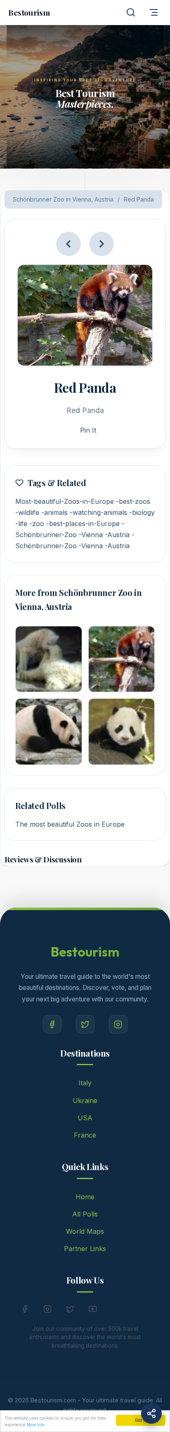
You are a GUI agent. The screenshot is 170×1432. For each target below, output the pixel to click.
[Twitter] (85, 1024)
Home (85, 1197)
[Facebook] (52, 1024)
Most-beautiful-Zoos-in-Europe (64, 501)
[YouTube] (93, 1310)
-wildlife (27, 512)
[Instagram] (118, 1024)
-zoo (36, 523)
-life (21, 523)
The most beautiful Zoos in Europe (70, 824)
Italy (85, 1083)
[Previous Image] (68, 244)
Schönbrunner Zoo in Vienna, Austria (63, 199)
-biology (142, 512)
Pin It (88, 430)
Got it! (140, 1420)
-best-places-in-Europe (83, 523)
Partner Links (85, 1248)
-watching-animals (98, 512)
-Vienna (91, 535)
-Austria (117, 535)
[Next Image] (101, 244)
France (85, 1135)
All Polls (85, 1214)
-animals (54, 512)
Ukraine (85, 1100)
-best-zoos (133, 501)
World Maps (85, 1231)
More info (36, 1424)
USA (85, 1118)
